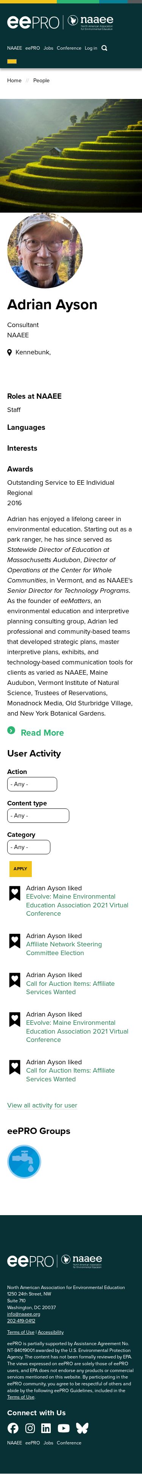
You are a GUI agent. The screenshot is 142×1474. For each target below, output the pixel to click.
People (41, 81)
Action (17, 772)
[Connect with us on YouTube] (64, 1430)
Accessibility (51, 1332)
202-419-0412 (21, 1320)
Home (14, 81)
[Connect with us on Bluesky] (82, 1430)
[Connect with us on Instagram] (30, 1430)
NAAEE (14, 48)
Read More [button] (42, 732)
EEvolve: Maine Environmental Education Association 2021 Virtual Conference (77, 905)
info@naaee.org (23, 1313)
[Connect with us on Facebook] (13, 1430)
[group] (71, 732)
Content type (27, 803)
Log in (91, 48)
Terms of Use (20, 1332)
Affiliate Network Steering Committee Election (64, 948)
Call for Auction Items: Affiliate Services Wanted (70, 987)
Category (21, 835)
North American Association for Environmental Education (60, 22)
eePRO (32, 48)
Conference (69, 48)
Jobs (48, 48)
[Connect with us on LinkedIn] (46, 1430)
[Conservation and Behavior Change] (24, 1162)
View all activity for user (42, 1105)
